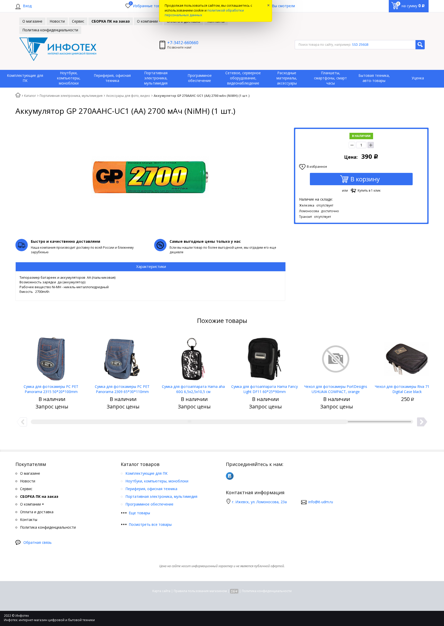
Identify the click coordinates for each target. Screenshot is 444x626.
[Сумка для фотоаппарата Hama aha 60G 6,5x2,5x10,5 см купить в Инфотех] (193, 357)
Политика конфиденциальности (267, 591)
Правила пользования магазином (200, 591)
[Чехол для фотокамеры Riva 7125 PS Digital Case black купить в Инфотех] (407, 357)
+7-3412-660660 (182, 42)
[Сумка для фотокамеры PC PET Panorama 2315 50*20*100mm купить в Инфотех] (51, 357)
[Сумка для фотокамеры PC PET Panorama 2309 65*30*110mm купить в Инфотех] (122, 357)
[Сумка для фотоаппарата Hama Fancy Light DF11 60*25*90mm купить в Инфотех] (264, 357)
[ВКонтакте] (230, 476)
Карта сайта (161, 591)
